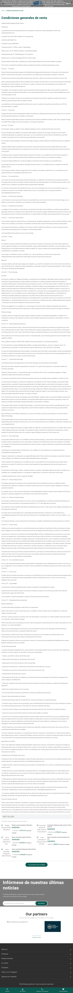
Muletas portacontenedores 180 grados (22, 825)
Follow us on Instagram (9, 972)
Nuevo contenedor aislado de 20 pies (21, 837)
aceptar (68, 3)
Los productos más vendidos (36, 864)
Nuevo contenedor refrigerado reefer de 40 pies (24, 849)
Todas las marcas (36, 937)
